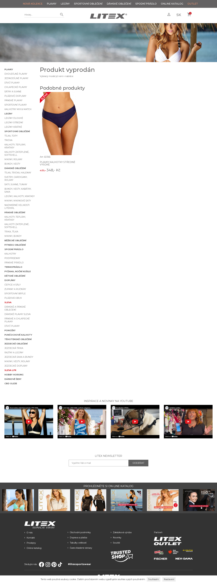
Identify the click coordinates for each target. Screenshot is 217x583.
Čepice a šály (12, 284)
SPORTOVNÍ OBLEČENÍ (88, 3)
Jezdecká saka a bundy (18, 357)
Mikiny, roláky (13, 159)
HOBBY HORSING (13, 374)
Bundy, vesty (12, 163)
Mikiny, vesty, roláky (17, 361)
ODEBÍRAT (138, 463)
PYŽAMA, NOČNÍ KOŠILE (17, 271)
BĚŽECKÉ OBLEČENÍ (15, 240)
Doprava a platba (78, 537)
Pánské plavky (13, 100)
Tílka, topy (11, 135)
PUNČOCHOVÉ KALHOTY (18, 335)
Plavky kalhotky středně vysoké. (57, 163)
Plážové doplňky (15, 96)
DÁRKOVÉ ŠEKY (12, 379)
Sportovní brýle (15, 293)
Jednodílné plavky (16, 78)
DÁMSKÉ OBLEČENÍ (119, 3)
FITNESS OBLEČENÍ (15, 245)
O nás (29, 532)
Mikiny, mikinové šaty (17, 200)
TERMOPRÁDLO (13, 267)
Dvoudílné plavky (15, 74)
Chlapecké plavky (15, 87)
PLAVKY (51, 3)
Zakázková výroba (122, 532)
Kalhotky (10, 253)
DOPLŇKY (9, 280)
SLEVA (8, 302)
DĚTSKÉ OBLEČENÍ (14, 276)
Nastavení (169, 579)
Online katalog (34, 548)
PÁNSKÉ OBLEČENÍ (14, 212)
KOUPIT (75, 170)
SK (178, 15)
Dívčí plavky (12, 82)
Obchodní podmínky (80, 532)
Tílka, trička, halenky (17, 172)
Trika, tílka (11, 231)
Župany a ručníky (15, 289)
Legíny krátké (13, 127)
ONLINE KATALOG (172, 3)
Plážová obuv (13, 298)
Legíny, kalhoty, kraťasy (19, 196)
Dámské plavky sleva (17, 314)
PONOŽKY (10, 330)
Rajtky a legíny (13, 352)
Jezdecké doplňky (15, 365)
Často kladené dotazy (81, 548)
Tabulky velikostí (78, 542)
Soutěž (116, 542)
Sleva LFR (10, 370)
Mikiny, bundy (13, 236)
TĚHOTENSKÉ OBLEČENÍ (18, 339)
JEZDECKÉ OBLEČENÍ (16, 343)
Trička (8, 140)
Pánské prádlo (14, 262)
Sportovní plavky (15, 105)
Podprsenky (12, 258)
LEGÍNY (65, 3)
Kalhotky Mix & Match (17, 109)
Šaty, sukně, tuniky (15, 184)
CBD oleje (10, 383)
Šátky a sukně (12, 91)
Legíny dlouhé (13, 118)
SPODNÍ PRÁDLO (146, 3)
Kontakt (31, 537)
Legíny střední (13, 122)
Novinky (117, 537)
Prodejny (31, 543)
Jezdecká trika (13, 348)
